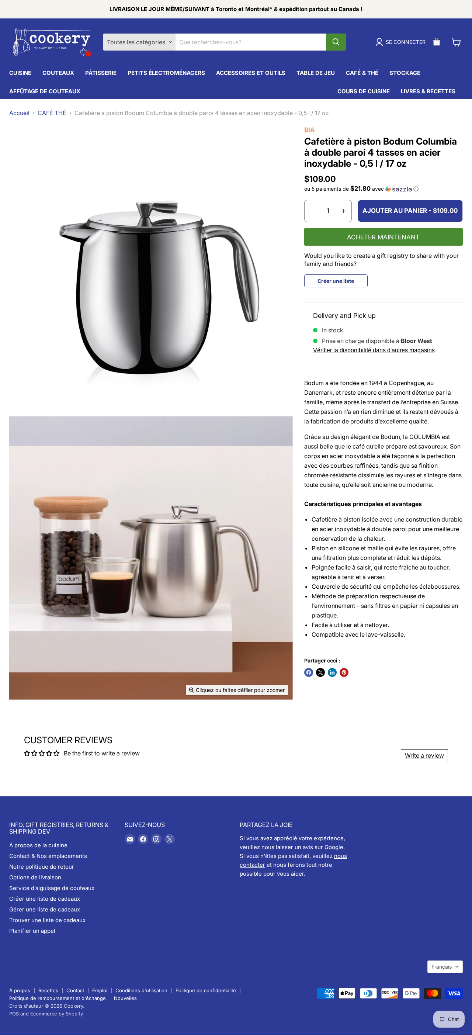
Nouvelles (125, 998)
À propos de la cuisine (38, 845)
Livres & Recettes (428, 91)
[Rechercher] (336, 42)
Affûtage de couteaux (44, 91)
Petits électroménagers (166, 72)
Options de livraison (35, 877)
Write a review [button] (424, 755)
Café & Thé (362, 72)
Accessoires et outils (250, 72)
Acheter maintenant (383, 237)
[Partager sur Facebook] (308, 672)
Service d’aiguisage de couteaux (51, 888)
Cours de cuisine (363, 91)
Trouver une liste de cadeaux (47, 920)
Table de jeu (315, 72)
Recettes (48, 990)
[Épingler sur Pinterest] (344, 672)
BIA (309, 130)
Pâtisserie (101, 72)
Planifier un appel (32, 930)
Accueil (19, 113)
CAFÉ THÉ (52, 113)
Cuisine (20, 72)
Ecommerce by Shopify (56, 1014)
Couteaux (58, 72)
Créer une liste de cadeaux (44, 898)
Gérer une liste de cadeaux (44, 909)
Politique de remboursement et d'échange (57, 998)
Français (441, 966)
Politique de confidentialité (206, 990)
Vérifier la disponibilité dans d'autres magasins (374, 350)
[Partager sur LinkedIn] (332, 672)
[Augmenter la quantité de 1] (344, 211)
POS (14, 1014)
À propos (19, 990)
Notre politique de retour (41, 866)
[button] (383, 189)
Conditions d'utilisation (141, 990)
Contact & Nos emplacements (48, 855)
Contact (75, 990)
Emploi (99, 990)
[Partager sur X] (320, 672)
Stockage (404, 72)
